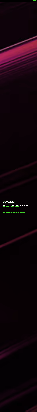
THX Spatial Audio (22, 212)
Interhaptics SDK (5, 212)
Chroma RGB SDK (11, 212)
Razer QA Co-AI (16, 212)
